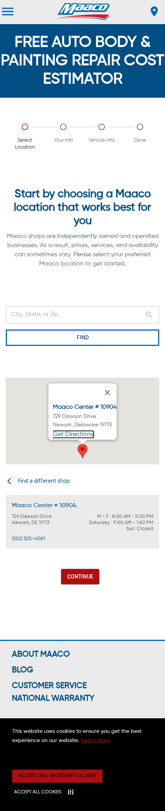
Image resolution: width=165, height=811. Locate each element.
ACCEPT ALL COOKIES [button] (37, 792)
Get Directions (73, 434)
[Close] (107, 392)
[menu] (7, 11)
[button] (82, 451)
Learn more (95, 740)
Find (83, 337)
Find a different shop (44, 481)
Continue (80, 576)
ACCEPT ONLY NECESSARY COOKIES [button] (57, 776)
